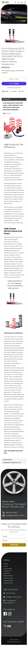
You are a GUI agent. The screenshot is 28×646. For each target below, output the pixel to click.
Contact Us (7, 571)
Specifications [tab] (7, 459)
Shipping (12, 70)
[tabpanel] (14, 279)
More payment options (14, 87)
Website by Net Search (14, 642)
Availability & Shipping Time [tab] (11, 462)
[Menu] (25, 2)
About (6, 566)
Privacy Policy (8, 583)
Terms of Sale (8, 578)
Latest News (8, 568)
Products (7, 573)
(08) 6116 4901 (10, 593)
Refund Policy (8, 576)
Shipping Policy (9, 580)
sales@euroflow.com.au (13, 597)
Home (6, 564)
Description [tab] (6, 99)
